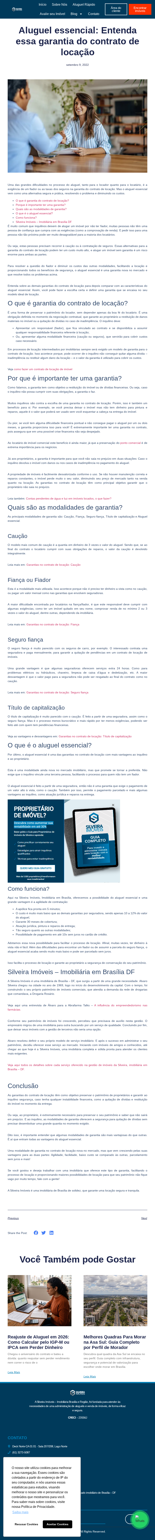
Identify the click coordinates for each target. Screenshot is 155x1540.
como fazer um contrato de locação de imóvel (43, 369)
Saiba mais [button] (20, 1512)
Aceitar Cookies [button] (57, 1524)
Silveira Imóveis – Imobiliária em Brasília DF (44, 221)
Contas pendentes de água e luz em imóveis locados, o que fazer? (68, 498)
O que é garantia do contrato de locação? (42, 200)
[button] (36, 1233)
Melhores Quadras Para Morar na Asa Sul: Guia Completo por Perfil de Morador (115, 1342)
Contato (93, 14)
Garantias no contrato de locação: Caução (53, 564)
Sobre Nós (59, 4)
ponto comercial (130, 442)
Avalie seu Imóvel (52, 14)
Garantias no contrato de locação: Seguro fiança (57, 692)
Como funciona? (26, 217)
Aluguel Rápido (84, 4)
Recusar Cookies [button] (26, 1524)
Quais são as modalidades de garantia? (41, 209)
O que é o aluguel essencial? (34, 213)
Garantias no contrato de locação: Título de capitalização (95, 736)
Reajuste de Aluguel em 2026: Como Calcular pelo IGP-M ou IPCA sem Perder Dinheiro (38, 1342)
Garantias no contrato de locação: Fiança (52, 624)
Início (42, 4)
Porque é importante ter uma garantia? (41, 204)
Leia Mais (14, 1372)
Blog (74, 14)
